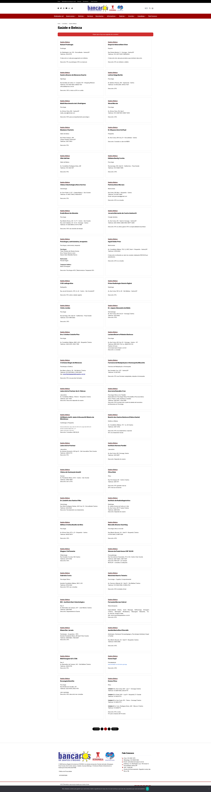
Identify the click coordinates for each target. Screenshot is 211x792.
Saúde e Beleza (72, 23)
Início (59, 23)
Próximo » (114, 729)
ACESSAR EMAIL (63, 775)
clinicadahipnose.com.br (67, 86)
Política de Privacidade (65, 771)
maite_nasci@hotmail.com (67, 113)
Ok (147, 788)
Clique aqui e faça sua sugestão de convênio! (105, 34)
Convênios (64, 23)
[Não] (209, 789)
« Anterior (96, 729)
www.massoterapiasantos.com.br (120, 615)
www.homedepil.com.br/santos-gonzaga (117, 664)
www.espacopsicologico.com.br (117, 348)
